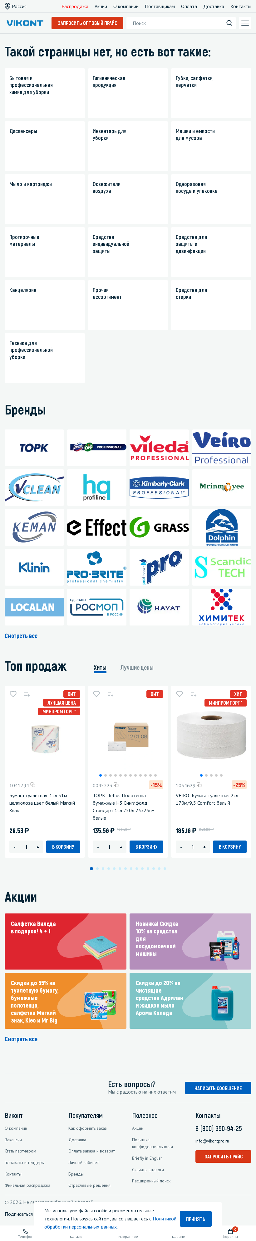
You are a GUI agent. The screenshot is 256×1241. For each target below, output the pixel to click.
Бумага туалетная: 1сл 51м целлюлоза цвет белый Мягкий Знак (42, 802)
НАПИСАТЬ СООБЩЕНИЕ (218, 1088)
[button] (100, 775)
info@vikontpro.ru (212, 1141)
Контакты (240, 6)
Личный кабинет (83, 1162)
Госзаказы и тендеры (25, 1162)
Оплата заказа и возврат (91, 1151)
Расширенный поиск (151, 1181)
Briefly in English (147, 1158)
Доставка (213, 6)
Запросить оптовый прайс (87, 23)
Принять (195, 1219)
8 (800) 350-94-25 (218, 1128)
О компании (126, 6)
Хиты (100, 667)
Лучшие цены (137, 667)
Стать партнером (20, 1151)
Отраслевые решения (89, 1185)
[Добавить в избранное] (13, 694)
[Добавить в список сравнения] (27, 694)
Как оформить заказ (87, 1128)
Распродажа (75, 6)
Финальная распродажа (27, 1185)
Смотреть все (21, 635)
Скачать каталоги (148, 1169)
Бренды (76, 1174)
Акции (101, 6)
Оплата (189, 6)
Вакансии (13, 1140)
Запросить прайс (223, 1156)
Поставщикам (160, 6)
